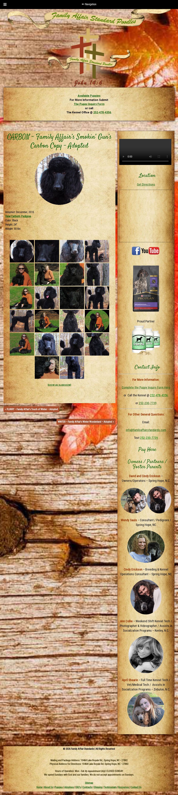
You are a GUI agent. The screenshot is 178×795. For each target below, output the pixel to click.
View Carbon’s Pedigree (18, 216)
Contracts (87, 787)
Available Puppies (89, 95)
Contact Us (136, 787)
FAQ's (78, 787)
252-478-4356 (102, 112)
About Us (48, 787)
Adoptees (69, 787)
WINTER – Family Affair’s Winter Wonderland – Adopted (85, 421)
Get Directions (146, 184)
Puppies (59, 787)
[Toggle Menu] (5, 4)
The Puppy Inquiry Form (89, 104)
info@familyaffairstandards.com (146, 430)
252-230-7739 (147, 403)
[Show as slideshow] (59, 385)
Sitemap (89, 782)
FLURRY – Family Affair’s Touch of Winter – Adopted (32, 409)
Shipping (98, 787)
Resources (124, 787)
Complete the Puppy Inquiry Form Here (146, 387)
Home (39, 787)
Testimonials (110, 787)
